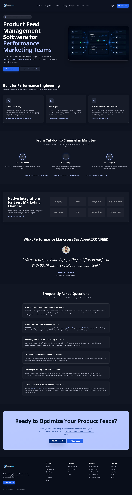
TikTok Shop (35, 59)
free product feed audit (37, 388)
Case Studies (72, 469)
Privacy (113, 474)
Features (39, 6)
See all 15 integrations (99, 118)
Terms (112, 477)
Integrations (48, 6)
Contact (113, 469)
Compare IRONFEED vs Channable (36, 175)
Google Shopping (10, 59)
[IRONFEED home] (10, 5)
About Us (113, 466)
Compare (72, 6)
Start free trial (122, 6)
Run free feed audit (29, 69)
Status (48, 480)
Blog (69, 472)
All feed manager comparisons (96, 175)
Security (113, 472)
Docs (87, 6)
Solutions (57, 6)
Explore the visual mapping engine (17, 118)
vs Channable (93, 474)
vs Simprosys (93, 469)
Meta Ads (22, 59)
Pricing (65, 6)
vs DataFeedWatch (95, 477)
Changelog (49, 477)
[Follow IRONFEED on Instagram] (7, 486)
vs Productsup (93, 466)
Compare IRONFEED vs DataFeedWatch (67, 175)
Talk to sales (75, 441)
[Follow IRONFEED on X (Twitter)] (4, 486)
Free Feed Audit (72, 466)
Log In (112, 6)
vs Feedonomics (94, 472)
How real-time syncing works (58, 118)
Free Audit (80, 6)
